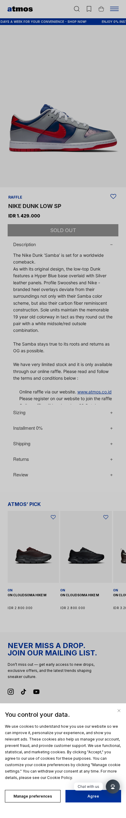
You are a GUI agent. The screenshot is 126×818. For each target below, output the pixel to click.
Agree (93, 796)
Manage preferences (32, 796)
